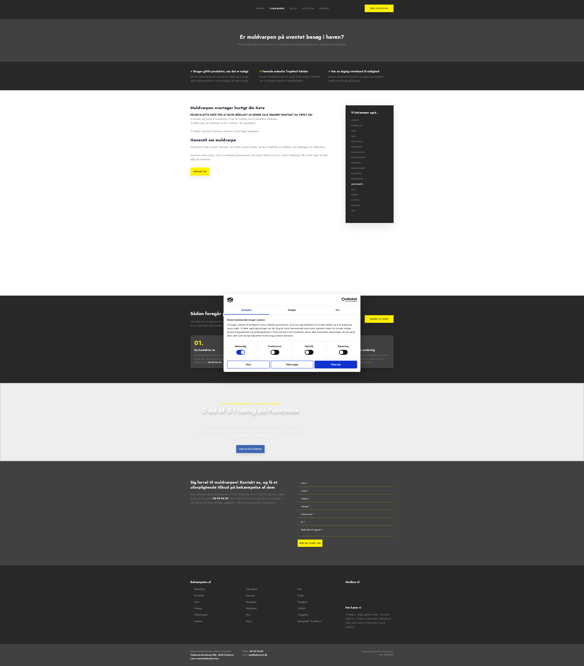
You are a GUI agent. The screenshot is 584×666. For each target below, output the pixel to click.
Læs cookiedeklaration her (204, 658)
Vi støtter (308, 8)
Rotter (355, 200)
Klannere (356, 173)
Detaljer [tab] (292, 310)
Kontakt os (199, 171)
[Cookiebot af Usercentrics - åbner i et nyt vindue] (343, 300)
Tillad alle (336, 364)
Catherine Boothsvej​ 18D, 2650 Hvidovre (212, 654)
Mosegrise (357, 178)
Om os (293, 8)
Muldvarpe (357, 184)
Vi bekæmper (277, 8)
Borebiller (357, 125)
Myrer (354, 194)
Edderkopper (358, 157)
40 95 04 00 (215, 362)
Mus (353, 189)
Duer (353, 130)
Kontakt (324, 8)
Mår (353, 210)
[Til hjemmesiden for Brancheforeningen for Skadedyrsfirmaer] (369, 595)
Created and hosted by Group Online (378, 651)
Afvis (248, 364)
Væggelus (357, 141)
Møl (353, 136)
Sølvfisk (355, 205)
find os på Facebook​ (250, 449)
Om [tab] (337, 310)
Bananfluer (357, 152)
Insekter (356, 162)
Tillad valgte (292, 364)
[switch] (275, 352)
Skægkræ (356, 146)
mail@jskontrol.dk (258, 654)
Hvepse (355, 120)
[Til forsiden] (201, 9)
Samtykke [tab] (246, 310)
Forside (260, 8)
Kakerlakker (358, 168)
